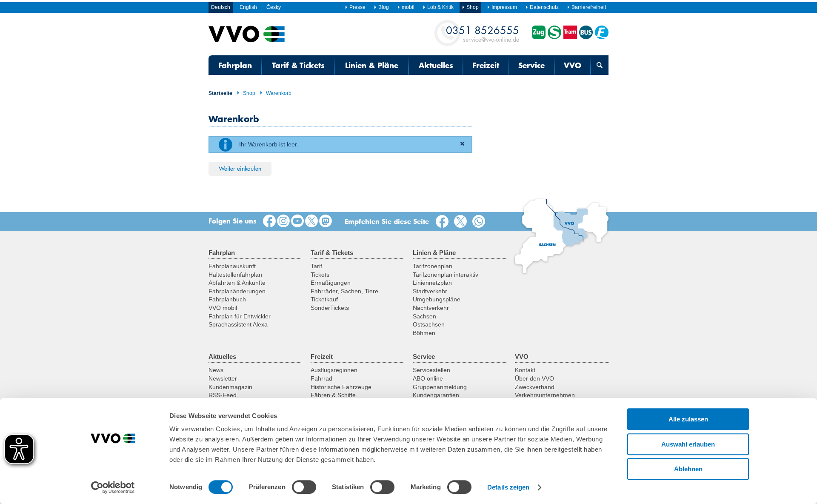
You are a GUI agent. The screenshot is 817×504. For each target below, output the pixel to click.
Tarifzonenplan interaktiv (445, 274)
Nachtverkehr (431, 307)
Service (531, 65)
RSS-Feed (223, 395)
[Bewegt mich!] (297, 221)
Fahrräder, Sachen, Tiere (344, 291)
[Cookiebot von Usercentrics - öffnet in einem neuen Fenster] (113, 487)
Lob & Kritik (440, 7)
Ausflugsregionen (334, 370)
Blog (383, 7)
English (248, 7)
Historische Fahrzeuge (341, 387)
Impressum (504, 7)
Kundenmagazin (230, 387)
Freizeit (485, 65)
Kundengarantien (436, 395)
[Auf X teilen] (462, 221)
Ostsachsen (429, 324)
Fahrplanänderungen (237, 291)
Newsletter (223, 378)
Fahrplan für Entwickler (240, 316)
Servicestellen (431, 370)
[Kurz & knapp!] (311, 221)
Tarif (316, 266)
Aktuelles (436, 65)
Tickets (320, 274)
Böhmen (424, 332)
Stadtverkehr (430, 291)
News (216, 370)
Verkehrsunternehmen (545, 395)
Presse (357, 7)
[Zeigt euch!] (283, 221)
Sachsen (424, 316)
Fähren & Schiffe (333, 395)
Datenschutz (544, 7)
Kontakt (525, 370)
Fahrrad (321, 378)
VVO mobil (223, 307)
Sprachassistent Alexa (238, 324)
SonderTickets (330, 307)
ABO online (428, 378)
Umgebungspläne (436, 299)
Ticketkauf (324, 299)
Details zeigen (508, 487)
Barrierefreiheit (588, 7)
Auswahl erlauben (688, 444)
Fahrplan (235, 65)
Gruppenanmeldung (440, 387)
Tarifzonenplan (432, 266)
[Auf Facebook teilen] (443, 221)
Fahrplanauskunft (232, 266)
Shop (249, 93)
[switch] (304, 487)
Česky (273, 7)
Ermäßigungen (331, 282)
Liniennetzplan (432, 282)
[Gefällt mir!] (269, 221)
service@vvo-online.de (482, 33)
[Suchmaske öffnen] (599, 65)
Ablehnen (688, 468)
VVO (572, 65)
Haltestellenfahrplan (235, 274)
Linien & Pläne (371, 65)
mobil (408, 7)
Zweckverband (534, 387)
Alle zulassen (688, 419)
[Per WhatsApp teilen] (480, 221)
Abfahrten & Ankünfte (237, 282)
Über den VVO (534, 378)
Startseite (220, 93)
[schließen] (463, 144)
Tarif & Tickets (298, 65)
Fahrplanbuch (227, 299)
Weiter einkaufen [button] (240, 168)
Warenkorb (278, 93)
